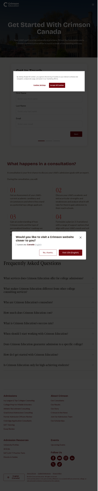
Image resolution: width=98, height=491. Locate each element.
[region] (49, 81)
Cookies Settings (39, 85)
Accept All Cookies (57, 85)
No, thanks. (48, 252)
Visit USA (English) (70, 252)
